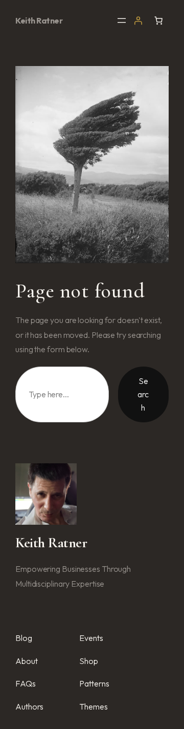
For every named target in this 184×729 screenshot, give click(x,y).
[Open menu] (122, 20)
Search (143, 394)
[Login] (138, 20)
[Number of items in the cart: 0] (158, 20)
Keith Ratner (38, 20)
